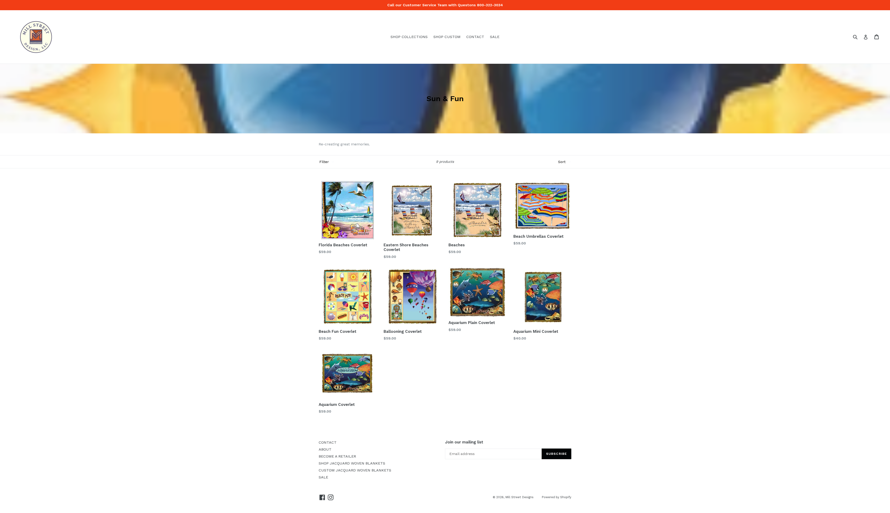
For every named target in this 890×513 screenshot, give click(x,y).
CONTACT (475, 37)
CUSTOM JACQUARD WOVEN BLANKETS (355, 470)
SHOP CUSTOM (447, 37)
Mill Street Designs (519, 497)
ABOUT (325, 449)
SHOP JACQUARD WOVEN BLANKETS (352, 463)
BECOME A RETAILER (337, 456)
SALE (494, 37)
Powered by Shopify (556, 497)
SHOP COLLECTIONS (409, 37)
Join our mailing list (464, 442)
